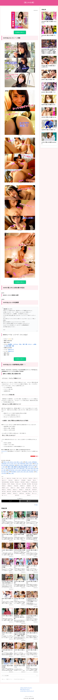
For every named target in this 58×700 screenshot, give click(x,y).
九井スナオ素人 (17, 463)
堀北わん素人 (33, 468)
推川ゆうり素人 (13, 462)
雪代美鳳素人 (14, 471)
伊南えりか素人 (7, 462)
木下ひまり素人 (10, 463)
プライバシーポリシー (29, 696)
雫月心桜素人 (6, 465)
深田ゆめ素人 (22, 468)
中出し (20, 344)
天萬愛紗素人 (26, 465)
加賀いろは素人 (28, 462)
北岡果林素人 (34, 462)
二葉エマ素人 (27, 468)
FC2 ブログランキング (24, 689)
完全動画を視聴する (19, 32)
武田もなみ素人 (20, 465)
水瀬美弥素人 (24, 470)
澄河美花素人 (12, 465)
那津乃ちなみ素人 (17, 466)
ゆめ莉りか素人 (20, 471)
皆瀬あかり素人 (30, 470)
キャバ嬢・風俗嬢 (7, 345)
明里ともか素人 (20, 462)
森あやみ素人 (6, 471)
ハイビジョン (15, 344)
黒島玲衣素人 (23, 463)
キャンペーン (4, 451)
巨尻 (24, 344)
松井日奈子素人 (11, 470)
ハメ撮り (34, 344)
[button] (29, 501)
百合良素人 (31, 471)
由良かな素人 (26, 471)
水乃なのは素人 (18, 470)
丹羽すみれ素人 (31, 466)
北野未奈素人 (4, 463)
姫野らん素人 (16, 468)
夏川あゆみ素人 (24, 466)
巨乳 (26, 344)
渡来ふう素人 (11, 473)
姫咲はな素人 (10, 468)
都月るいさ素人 (32, 465)
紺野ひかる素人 (29, 463)
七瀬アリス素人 (10, 466)
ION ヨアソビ (11, 349)
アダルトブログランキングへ (26, 687)
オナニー (30, 344)
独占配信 (10, 344)
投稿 (13, 345)
